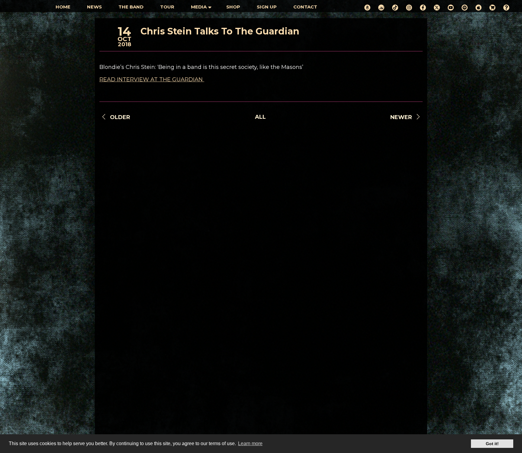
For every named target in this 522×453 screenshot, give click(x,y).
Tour (167, 7)
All (260, 117)
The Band (130, 7)
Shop (233, 7)
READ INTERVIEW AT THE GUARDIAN (151, 79)
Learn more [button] (250, 443)
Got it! (492, 443)
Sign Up (267, 7)
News (94, 7)
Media (199, 7)
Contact (305, 7)
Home (63, 7)
